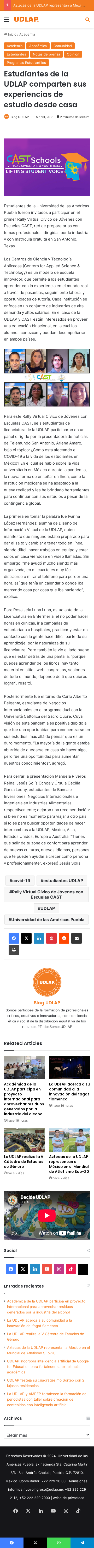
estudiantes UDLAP (63, 880)
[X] (26, 938)
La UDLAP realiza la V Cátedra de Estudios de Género (23, 1161)
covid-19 (21, 880)
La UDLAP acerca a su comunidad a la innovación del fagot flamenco (69, 1092)
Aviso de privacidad (68, 1498)
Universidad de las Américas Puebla (47, 919)
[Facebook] (14, 938)
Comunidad (63, 46)
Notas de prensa (46, 54)
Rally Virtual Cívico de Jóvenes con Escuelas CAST (47, 894)
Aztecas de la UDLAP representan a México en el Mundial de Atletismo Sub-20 (69, 1164)
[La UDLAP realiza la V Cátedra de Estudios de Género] (24, 1140)
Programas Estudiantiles (26, 62)
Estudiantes (16, 54)
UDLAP (47, 908)
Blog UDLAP (20, 117)
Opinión (73, 54)
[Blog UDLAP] (26, 19)
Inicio (11, 34)
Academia (27, 34)
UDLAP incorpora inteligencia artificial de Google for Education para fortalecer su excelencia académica (48, 1366)
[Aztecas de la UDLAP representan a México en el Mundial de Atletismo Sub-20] (69, 1140)
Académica (38, 46)
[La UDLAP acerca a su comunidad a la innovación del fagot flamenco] (69, 1067)
